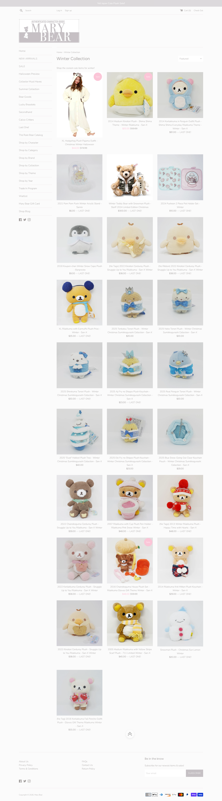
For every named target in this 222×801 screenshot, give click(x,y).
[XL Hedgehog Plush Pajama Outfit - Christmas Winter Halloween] (79, 104)
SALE (22, 66)
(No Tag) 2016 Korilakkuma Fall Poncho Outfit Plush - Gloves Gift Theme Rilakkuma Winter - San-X (79, 715)
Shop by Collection (29, 165)
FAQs (84, 761)
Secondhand (25, 112)
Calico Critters (26, 119)
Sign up (68, 10)
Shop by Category (28, 150)
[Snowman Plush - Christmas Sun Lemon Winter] (180, 623)
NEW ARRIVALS (28, 58)
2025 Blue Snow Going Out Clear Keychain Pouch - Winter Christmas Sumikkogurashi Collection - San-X (180, 461)
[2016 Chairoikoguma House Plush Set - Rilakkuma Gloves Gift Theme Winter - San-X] (130, 560)
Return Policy (88, 768)
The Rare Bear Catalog (31, 135)
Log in (59, 10)
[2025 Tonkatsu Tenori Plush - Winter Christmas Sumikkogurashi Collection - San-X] (130, 302)
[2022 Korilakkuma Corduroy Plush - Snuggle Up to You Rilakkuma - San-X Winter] (79, 560)
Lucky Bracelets (27, 104)
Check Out (198, 10)
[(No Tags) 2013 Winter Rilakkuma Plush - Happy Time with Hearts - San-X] (180, 498)
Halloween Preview (29, 74)
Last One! (24, 127)
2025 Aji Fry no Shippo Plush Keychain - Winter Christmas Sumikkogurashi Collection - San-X (130, 395)
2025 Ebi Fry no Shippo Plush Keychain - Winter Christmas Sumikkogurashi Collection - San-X (130, 461)
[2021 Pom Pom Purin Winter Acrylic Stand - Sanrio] (79, 177)
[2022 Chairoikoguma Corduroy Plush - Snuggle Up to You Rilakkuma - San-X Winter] (79, 498)
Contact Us (87, 765)
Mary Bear (38, 795)
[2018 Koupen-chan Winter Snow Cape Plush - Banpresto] (79, 240)
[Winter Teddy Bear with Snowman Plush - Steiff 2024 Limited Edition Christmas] (130, 177)
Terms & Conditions (28, 768)
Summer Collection (29, 89)
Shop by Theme (27, 173)
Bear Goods (25, 97)
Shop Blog (24, 211)
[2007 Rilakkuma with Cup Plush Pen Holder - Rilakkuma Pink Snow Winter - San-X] (130, 498)
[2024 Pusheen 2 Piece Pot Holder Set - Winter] (180, 177)
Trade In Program (28, 188)
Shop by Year (26, 181)
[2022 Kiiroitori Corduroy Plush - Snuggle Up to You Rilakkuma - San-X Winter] (79, 623)
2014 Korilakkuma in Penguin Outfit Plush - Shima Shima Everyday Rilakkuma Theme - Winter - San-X (180, 125)
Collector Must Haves (30, 81)
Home (22, 51)
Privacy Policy (26, 765)
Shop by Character (28, 142)
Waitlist (23, 196)
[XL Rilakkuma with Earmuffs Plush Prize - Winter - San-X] (79, 302)
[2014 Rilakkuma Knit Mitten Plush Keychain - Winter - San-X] (180, 560)
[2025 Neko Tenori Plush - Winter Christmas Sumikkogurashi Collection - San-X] (180, 302)
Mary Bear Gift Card (29, 203)
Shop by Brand (27, 158)
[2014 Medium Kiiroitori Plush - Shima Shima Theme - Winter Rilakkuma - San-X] (130, 95)
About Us (23, 761)
